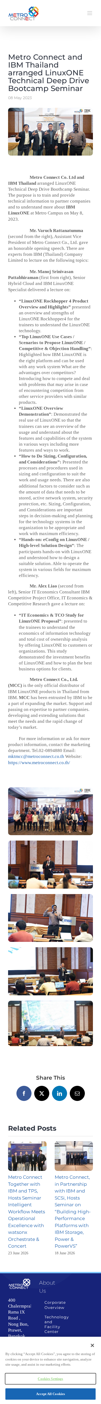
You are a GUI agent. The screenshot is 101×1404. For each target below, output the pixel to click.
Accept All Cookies (50, 1394)
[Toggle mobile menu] (90, 13)
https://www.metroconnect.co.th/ (39, 762)
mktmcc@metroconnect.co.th (36, 756)
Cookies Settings (50, 1379)
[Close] (92, 1345)
